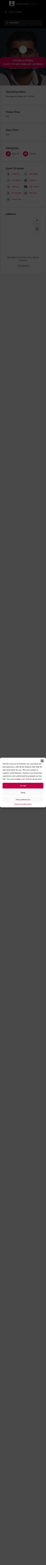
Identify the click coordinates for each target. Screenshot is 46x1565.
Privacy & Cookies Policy (23, 804)
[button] (42, 761)
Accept (23, 786)
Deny (23, 793)
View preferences (23, 799)
